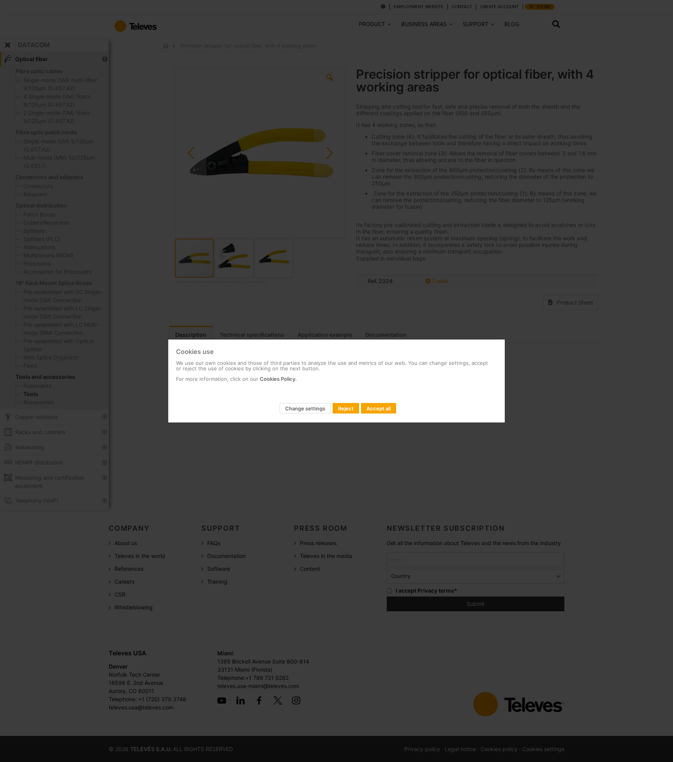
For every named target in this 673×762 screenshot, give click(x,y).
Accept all (378, 408)
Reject (346, 408)
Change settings (305, 408)
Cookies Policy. (278, 379)
